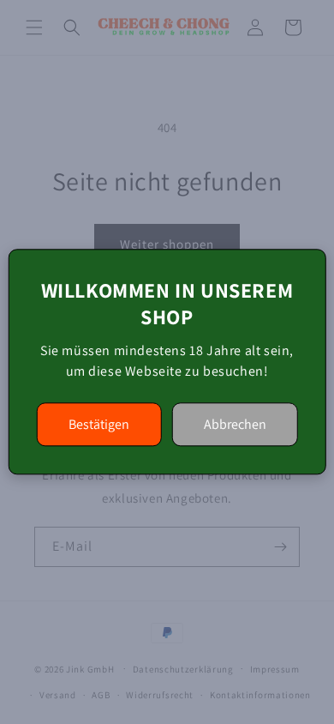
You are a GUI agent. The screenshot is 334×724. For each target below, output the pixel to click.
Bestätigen (99, 425)
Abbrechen (235, 425)
